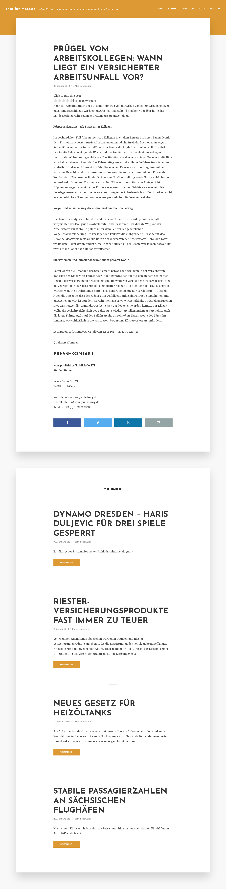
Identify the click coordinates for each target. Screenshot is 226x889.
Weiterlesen (66, 563)
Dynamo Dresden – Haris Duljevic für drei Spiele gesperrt (110, 524)
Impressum (188, 9)
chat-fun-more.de (20, 9)
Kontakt (173, 9)
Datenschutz (206, 9)
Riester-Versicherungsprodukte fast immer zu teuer (110, 611)
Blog (160, 9)
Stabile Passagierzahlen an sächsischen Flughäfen (110, 801)
